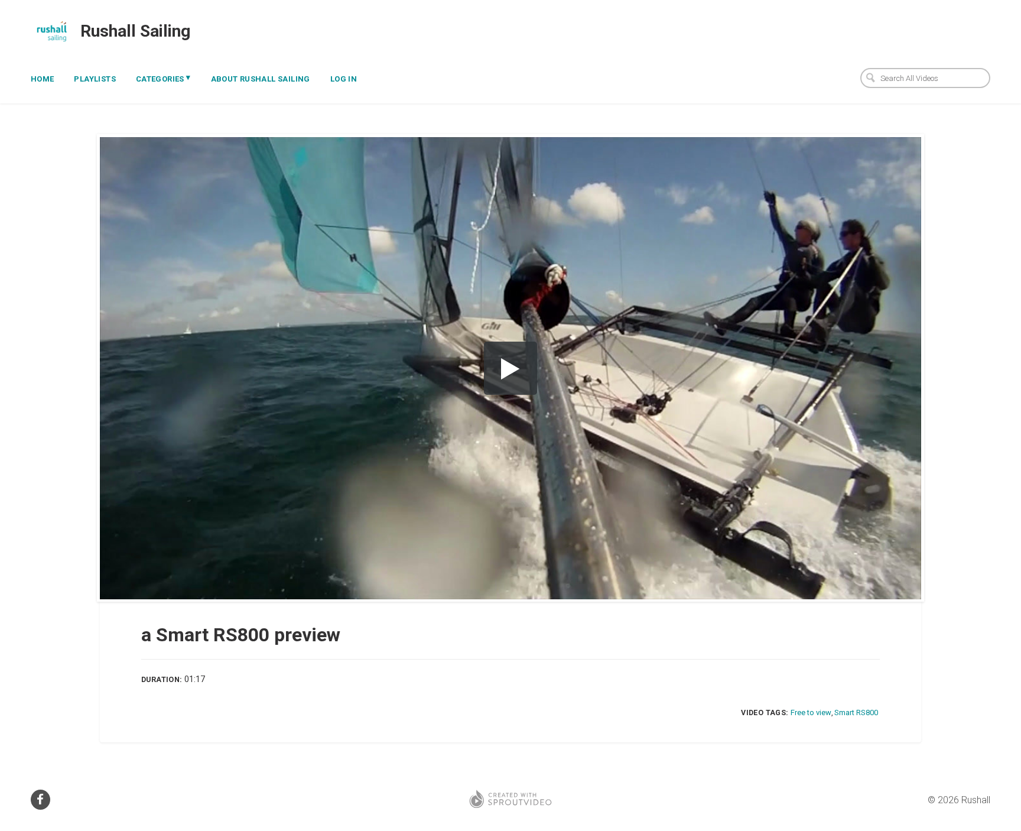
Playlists (95, 78)
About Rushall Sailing (260, 78)
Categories (163, 78)
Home (42, 78)
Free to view (811, 712)
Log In (343, 78)
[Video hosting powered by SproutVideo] (510, 800)
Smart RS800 (856, 712)
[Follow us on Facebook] (40, 800)
